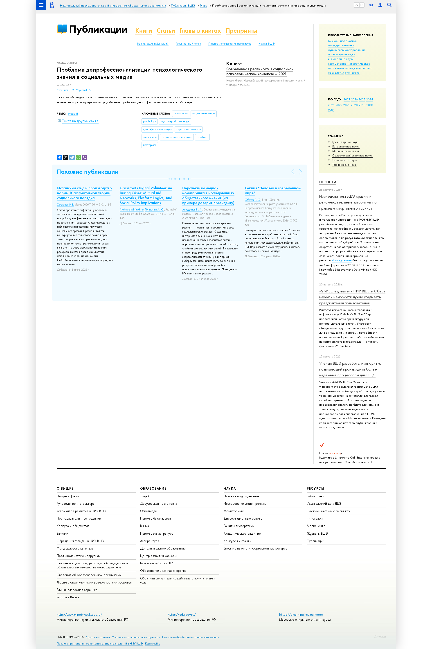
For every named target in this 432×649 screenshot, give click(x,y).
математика (336, 68)
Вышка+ (145, 526)
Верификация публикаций (153, 43)
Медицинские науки (345, 151)
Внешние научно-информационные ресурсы (256, 548)
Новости (327, 182)
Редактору (380, 636)
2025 (362, 99)
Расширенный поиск (188, 43)
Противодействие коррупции (79, 556)
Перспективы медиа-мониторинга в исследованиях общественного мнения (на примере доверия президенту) (208, 195)
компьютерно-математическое (349, 63)
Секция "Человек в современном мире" (273, 190)
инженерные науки (340, 59)
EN (361, 5)
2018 (370, 105)
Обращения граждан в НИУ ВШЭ (80, 541)
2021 (346, 105)
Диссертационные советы (243, 518)
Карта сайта (152, 643)
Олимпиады (148, 511)
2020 (354, 105)
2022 (339, 105)
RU (356, 5)
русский (73, 113)
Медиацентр (316, 526)
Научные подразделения (241, 496)
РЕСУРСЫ (315, 488)
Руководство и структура (75, 503)
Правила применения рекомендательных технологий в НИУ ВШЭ (100, 643)
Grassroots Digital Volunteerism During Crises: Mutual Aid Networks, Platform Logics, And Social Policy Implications (146, 195)
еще (331, 109)
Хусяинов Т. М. (66, 90)
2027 (347, 99)
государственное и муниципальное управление (347, 47)
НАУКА (230, 488)
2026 (354, 99)
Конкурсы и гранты (238, 541)
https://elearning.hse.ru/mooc (301, 614)
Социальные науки (344, 160)
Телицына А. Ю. (154, 209)
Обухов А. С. (253, 199)
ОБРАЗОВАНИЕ (153, 488)
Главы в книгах (200, 30)
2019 (362, 105)
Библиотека (315, 496)
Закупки (62, 533)
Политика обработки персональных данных (190, 637)
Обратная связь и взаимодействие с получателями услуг (177, 580)
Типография (315, 518)
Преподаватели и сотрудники (79, 518)
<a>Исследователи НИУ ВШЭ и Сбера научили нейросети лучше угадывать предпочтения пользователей (352, 296)
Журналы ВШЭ (317, 533)
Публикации (98, 29)
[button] (170, 179)
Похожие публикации (88, 172)
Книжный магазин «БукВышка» (328, 511)
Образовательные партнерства (163, 570)
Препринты (241, 30)
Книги (143, 30)
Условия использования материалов (136, 637)
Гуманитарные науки (345, 142)
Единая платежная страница (77, 590)
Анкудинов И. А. (192, 209)
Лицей (144, 496)
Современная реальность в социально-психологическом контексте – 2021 (259, 71)
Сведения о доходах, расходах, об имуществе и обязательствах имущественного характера (92, 565)
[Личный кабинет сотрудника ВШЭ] (380, 5)
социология (336, 72)
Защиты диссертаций (239, 526)
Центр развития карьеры (158, 556)
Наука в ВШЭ (266, 43)
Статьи (166, 30)
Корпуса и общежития (73, 526)
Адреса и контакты (98, 637)
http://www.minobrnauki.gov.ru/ (79, 614)
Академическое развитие (242, 533)
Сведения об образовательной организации (89, 575)
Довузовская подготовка (158, 503)
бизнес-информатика (342, 41)
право (367, 68)
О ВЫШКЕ (65, 488)
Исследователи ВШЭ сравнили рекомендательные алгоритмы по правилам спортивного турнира (348, 202)
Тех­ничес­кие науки (344, 165)
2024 (369, 99)
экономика (352, 72)
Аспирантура (149, 541)
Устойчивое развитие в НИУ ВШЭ (81, 511)
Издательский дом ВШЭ (324, 503)
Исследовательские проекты (245, 503)
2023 (331, 105)
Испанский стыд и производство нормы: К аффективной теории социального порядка (84, 192)
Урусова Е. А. (83, 90)
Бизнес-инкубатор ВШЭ (157, 563)
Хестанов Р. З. (65, 204)
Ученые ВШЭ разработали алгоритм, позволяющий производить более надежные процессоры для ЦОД (350, 369)
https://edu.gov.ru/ (182, 614)
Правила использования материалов (229, 43)
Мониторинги (234, 511)
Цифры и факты (68, 496)
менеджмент (353, 68)
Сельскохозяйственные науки (352, 155)
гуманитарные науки (341, 54)
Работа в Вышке (68, 597)
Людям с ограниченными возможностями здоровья (94, 582)
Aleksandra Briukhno (132, 209)
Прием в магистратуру (156, 533)
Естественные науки (346, 146)
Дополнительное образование (163, 548)
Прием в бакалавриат (155, 518)
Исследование (342, 260)
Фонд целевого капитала (75, 548)
